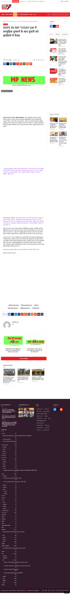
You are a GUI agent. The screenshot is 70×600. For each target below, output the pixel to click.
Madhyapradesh (46, 411)
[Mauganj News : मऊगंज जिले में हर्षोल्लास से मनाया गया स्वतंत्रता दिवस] (63, 119)
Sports (4, 453)
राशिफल (3, 543)
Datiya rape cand (14, 305)
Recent (57, 34)
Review (3, 497)
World (4, 489)
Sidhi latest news (40, 427)
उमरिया (3, 521)
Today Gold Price (7, 439)
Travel (4, 468)
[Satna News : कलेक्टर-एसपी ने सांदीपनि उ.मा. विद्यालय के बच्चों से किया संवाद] (31, 415)
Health (4, 466)
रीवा (3, 560)
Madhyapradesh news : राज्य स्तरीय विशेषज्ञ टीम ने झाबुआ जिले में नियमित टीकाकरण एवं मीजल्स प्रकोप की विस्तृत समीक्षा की (9, 379)
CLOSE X (66, 592)
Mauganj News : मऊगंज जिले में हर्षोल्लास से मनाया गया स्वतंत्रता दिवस (32, 1)
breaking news (39, 409)
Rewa (49, 418)
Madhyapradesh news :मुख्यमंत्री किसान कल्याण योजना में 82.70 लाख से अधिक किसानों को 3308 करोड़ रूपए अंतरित (62, 61)
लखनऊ (3, 551)
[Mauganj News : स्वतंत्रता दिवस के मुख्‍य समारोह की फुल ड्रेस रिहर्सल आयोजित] (54, 134)
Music (4, 451)
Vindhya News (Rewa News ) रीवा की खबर (13, 572)
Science (4, 487)
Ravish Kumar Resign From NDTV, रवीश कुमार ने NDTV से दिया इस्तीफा (17, 435)
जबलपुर (4, 539)
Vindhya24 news (46, 429)
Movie (4, 449)
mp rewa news (39, 418)
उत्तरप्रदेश (3, 519)
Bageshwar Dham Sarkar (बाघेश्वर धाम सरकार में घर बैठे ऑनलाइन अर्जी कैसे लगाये (20, 470)
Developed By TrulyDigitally (33, 590)
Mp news (46, 415)
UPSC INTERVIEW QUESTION (10, 441)
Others (3, 495)
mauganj (5, 555)
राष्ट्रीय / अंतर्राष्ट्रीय (8, 14)
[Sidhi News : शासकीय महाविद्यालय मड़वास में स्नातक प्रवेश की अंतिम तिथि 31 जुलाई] (38, 372)
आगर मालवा (4, 514)
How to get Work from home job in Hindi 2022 (15, 481)
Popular (51, 34)
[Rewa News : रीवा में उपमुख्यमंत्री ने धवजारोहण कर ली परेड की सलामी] (54, 119)
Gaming (4, 447)
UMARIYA (5, 558)
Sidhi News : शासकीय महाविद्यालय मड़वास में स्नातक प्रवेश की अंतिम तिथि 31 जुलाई (38, 378)
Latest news (39, 411)
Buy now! (67, 590)
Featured (4, 455)
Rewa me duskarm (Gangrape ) (11, 569)
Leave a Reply (24, 358)
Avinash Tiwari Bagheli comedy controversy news (16, 562)
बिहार (3, 527)
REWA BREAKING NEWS (41, 420)
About (53, 590)
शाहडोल (4, 576)
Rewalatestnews (13, 308)
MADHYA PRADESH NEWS (42, 413)
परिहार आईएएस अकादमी (6, 525)
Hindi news (46, 409)
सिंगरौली (4, 580)
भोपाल (4, 541)
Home (3, 14)
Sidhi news (47, 427)
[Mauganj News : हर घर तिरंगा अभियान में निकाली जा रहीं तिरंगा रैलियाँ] (31, 412)
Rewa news (47, 425)
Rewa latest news (40, 422)
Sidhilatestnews (25, 308)
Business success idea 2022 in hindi (12, 478)
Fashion (4, 461)
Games (5, 493)
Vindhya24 (36, 308)
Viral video (4, 512)
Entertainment (24, 14)
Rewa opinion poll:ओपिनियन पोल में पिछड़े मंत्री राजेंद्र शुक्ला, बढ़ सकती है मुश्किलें (62, 71)
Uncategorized (5, 510)
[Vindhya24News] (6, 7)
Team (56, 590)
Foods (5, 491)
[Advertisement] (46, 7)
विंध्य (18, 14)
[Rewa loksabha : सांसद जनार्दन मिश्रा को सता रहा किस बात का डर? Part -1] (53, 50)
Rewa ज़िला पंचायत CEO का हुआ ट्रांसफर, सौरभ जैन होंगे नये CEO (23, 249)
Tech (34, 14)
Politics (4, 485)
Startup (4, 508)
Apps (4, 502)
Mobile (4, 506)
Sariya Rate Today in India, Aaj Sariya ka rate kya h (14, 548)
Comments (64, 34)
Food (4, 464)
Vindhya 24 (8, 60)
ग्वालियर (4, 537)
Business (5, 476)
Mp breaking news (27, 305)
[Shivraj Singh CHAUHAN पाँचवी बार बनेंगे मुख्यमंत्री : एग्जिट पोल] (53, 80)
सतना (4, 578)
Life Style (4, 457)
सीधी (3, 582)
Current (3, 433)
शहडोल (3, 584)
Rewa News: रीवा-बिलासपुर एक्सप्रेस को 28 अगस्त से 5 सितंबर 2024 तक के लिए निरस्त (62, 42)
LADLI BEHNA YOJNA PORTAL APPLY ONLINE (13, 531)
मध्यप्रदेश (15, 14)
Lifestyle (4, 459)
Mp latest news (40, 415)
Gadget (4, 504)
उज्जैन (3, 516)
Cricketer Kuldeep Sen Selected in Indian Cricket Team (17, 565)
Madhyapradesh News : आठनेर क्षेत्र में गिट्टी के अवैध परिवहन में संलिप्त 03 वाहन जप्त (23, 379)
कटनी (3, 523)
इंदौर (3, 535)
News (30, 14)
